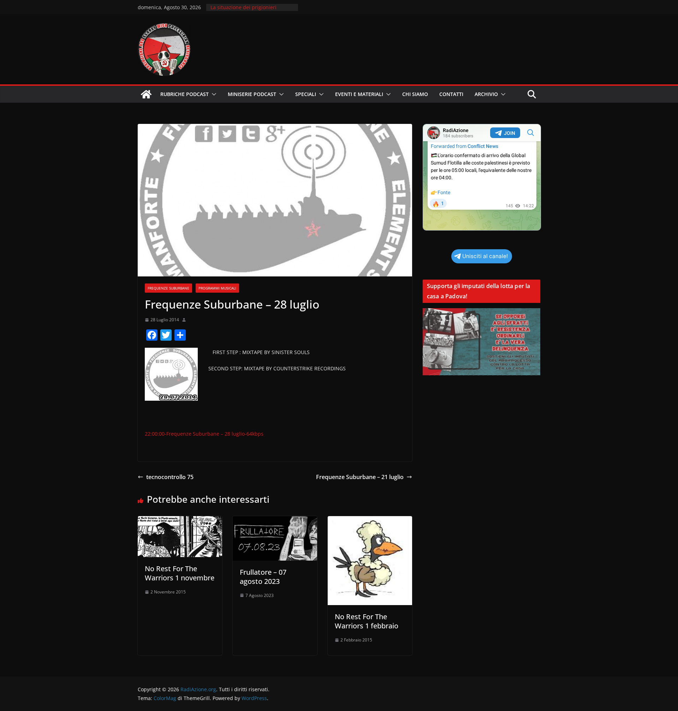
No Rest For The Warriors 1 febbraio (366, 621)
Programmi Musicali (217, 288)
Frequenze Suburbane (168, 288)
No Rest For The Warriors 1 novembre (179, 573)
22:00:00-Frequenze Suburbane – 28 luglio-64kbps (204, 433)
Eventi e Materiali (359, 94)
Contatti (451, 94)
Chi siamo (415, 94)
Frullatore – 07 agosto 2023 (263, 576)
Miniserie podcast (252, 94)
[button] (212, 94)
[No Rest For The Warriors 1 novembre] (180, 521)
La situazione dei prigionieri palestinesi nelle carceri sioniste (248, 11)
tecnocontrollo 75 (170, 477)
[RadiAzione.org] (146, 94)
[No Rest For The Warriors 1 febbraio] (370, 521)
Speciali (305, 94)
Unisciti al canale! (485, 256)
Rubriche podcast (184, 94)
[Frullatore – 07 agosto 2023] (275, 521)
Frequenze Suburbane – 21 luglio (360, 477)
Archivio (486, 94)
